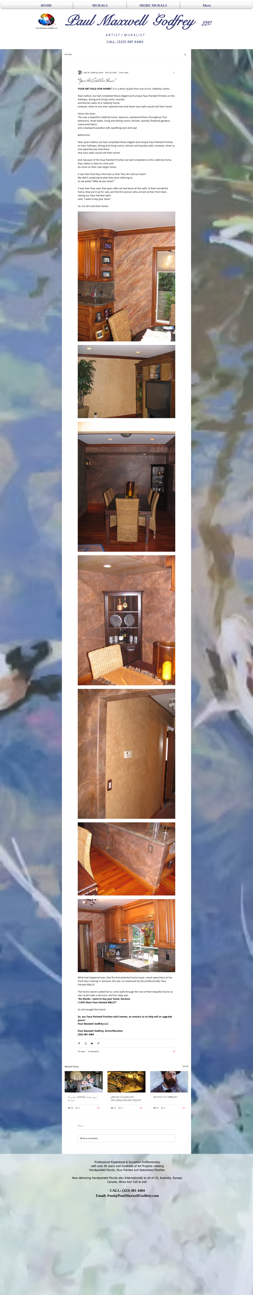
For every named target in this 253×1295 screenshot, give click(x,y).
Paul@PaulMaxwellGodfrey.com (133, 1196)
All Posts (68, 54)
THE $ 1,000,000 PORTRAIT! (165, 1097)
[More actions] (173, 72)
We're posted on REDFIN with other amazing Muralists (82, 1099)
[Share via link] (98, 1043)
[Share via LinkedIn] (92, 1043)
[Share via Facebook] (79, 1043)
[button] (185, 54)
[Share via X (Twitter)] (85, 1043)
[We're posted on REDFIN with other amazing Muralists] (84, 1081)
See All (185, 1066)
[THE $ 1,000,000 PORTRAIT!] (169, 1081)
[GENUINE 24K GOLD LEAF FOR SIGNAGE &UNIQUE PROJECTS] (127, 1081)
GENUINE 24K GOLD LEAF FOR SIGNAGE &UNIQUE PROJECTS (126, 1099)
